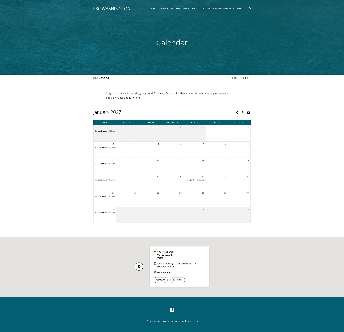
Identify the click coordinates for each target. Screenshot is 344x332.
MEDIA (186, 9)
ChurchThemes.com (189, 321)
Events (235, 78)
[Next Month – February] (242, 112)
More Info (160, 280)
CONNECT (163, 9)
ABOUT (152, 9)
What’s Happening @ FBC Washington (226, 9)
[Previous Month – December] (237, 112)
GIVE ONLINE (198, 9)
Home (95, 78)
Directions (177, 280)
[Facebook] (172, 310)
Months (245, 78)
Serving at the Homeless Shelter (197, 180)
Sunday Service (101, 131)
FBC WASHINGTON (112, 8)
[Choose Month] (249, 112)
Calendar (105, 78)
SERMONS (175, 9)
